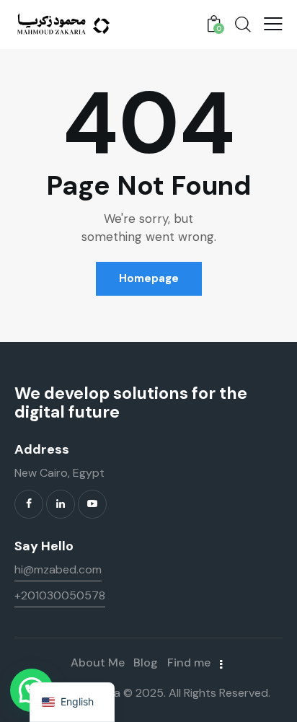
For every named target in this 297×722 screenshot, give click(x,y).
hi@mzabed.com (58, 569)
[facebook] (28, 504)
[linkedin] (60, 504)
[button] (273, 23)
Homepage (149, 278)
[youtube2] (92, 504)
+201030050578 (59, 595)
